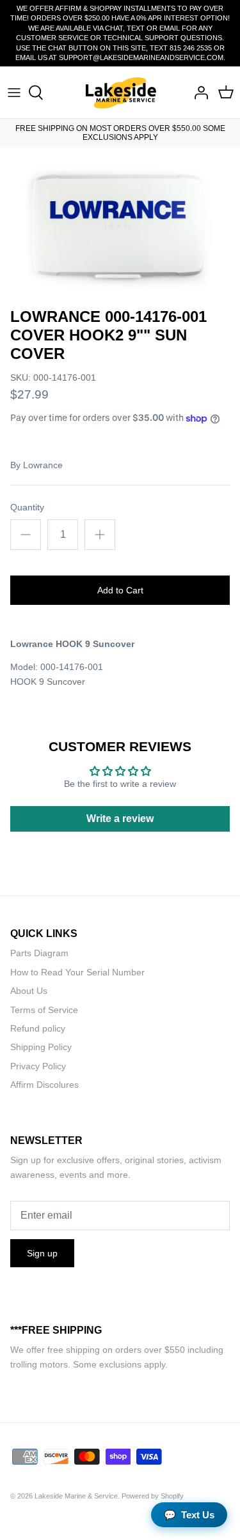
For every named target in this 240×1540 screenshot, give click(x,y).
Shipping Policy (41, 1047)
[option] (120, 224)
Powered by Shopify (153, 1496)
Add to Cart (120, 590)
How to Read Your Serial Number (77, 972)
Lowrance (43, 465)
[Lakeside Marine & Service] (120, 92)
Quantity (27, 507)
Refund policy (37, 1028)
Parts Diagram (39, 953)
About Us (28, 991)
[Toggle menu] (14, 93)
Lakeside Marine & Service (76, 1496)
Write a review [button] (120, 818)
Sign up (42, 1253)
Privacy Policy (38, 1066)
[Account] (198, 93)
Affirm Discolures (44, 1084)
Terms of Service (44, 1010)
